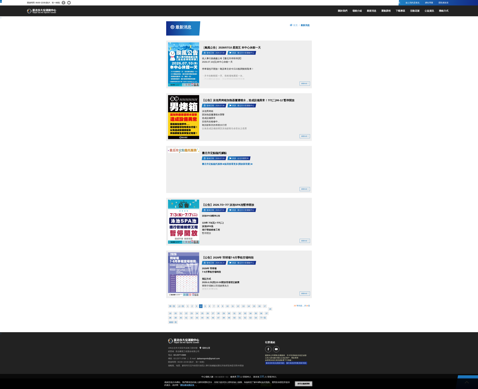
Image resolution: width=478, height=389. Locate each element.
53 (250, 318)
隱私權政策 (443, 3)
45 (208, 318)
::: (1, 1)
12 (238, 306)
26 (208, 313)
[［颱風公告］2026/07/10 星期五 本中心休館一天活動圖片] (183, 64)
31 (234, 313)
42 (192, 318)
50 (234, 318)
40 (181, 318)
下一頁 (263, 318)
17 (265, 306)
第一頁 (172, 306)
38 (170, 318)
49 (229, 318)
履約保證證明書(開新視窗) (296, 363)
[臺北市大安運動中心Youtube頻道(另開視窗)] (69, 3)
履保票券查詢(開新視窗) (275, 363)
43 (197, 318)
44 (202, 318)
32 (240, 313)
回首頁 (397, 3)
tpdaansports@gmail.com (208, 358)
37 (267, 313)
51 (240, 318)
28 (218, 313)
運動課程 (386, 10)
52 (245, 318)
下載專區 (400, 10)
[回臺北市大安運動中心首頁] (50, 10)
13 (243, 306)
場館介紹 (357, 10)
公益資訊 (429, 10)
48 (224, 318)
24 (197, 313)
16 (259, 306)
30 (229, 313)
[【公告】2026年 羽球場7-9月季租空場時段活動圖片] (183, 274)
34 (250, 313)
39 (176, 318)
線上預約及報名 (413, 3)
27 (213, 313)
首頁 (295, 25)
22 (186, 313)
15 (254, 306)
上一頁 (181, 306)
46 (213, 318)
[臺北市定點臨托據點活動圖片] (183, 150)
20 (176, 313)
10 (227, 306)
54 (256, 318)
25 (202, 313)
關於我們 (342, 10)
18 (270, 309)
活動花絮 (415, 10)
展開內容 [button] (304, 83)
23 (192, 313)
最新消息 (371, 10)
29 (224, 313)
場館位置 (206, 348)
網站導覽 (429, 3)
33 (245, 313)
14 (249, 306)
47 (218, 318)
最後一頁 (173, 322)
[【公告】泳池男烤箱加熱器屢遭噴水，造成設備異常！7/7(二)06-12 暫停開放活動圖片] (183, 117)
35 (256, 313)
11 (233, 306)
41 (186, 318)
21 (181, 313)
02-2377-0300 (180, 355)
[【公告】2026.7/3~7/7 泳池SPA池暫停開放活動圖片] (183, 222)
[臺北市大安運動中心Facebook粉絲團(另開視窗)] (63, 3)
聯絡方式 (443, 10)
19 (170, 313)
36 (261, 313)
